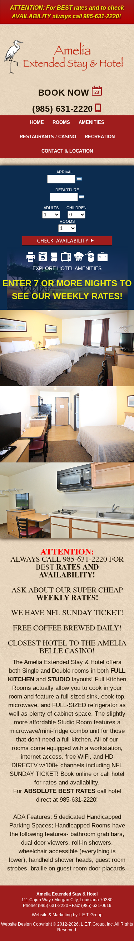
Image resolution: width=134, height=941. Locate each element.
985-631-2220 (101, 16)
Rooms (61, 122)
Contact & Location (67, 151)
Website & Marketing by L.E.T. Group (67, 914)
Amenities (91, 122)
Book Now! (67, 242)
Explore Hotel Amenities (67, 268)
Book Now (63, 92)
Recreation (100, 136)
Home (37, 122)
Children (76, 208)
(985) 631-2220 (62, 109)
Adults (51, 208)
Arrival (64, 172)
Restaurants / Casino (48, 136)
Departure (67, 190)
